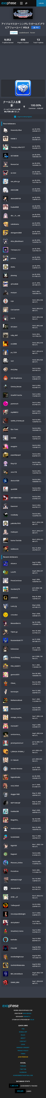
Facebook (23, 1072)
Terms (23, 1054)
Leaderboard (24, 33)
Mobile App (23, 1032)
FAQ (23, 1029)
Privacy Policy (23, 1051)
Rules (23, 1035)
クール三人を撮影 (12, 103)
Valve (32, 1020)
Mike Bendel (27, 1013)
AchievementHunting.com (23, 1075)
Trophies (13, 33)
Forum (32, 33)
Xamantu (26, 1016)
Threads (23, 1066)
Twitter (23, 1069)
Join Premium (23, 1057)
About (23, 1038)
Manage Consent (23, 1047)
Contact (23, 1041)
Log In (41, 3)
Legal (23, 1044)
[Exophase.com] (10, 3)
